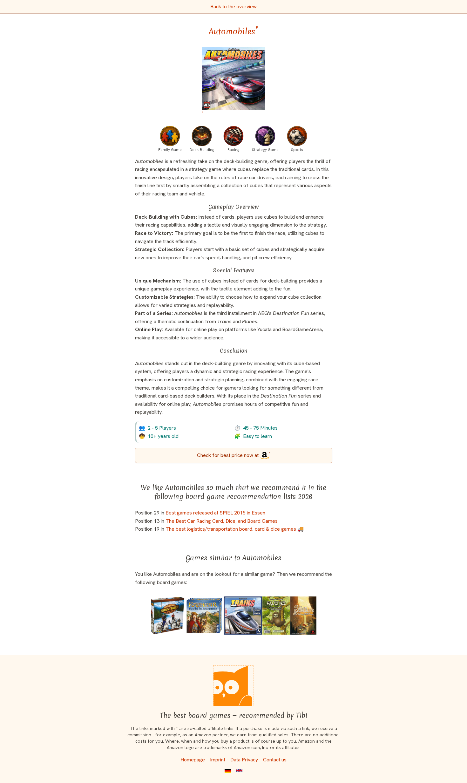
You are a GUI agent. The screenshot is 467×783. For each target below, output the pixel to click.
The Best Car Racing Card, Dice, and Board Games (222, 521)
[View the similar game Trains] (243, 615)
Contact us (275, 759)
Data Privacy (244, 759)
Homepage (192, 759)
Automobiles (233, 31)
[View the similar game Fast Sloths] (276, 615)
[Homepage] (233, 685)
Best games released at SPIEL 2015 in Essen (215, 512)
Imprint (217, 759)
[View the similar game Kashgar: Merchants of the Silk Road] (204, 615)
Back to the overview (233, 6)
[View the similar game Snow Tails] (168, 615)
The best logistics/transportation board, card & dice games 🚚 (235, 529)
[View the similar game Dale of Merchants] (303, 615)
